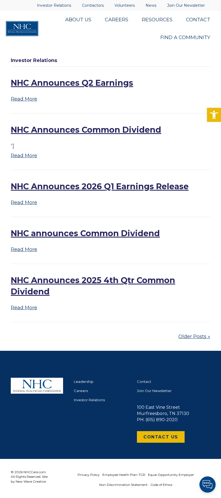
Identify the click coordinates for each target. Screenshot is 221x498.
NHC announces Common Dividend (85, 233)
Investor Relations (89, 400)
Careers (81, 391)
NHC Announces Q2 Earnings (72, 83)
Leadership (84, 381)
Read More (24, 99)
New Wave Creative (31, 481)
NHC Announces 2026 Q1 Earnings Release (100, 186)
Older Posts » (194, 336)
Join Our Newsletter (154, 391)
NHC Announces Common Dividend (86, 130)
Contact (144, 381)
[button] (214, 115)
